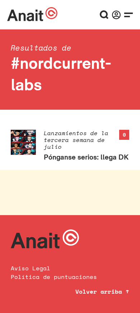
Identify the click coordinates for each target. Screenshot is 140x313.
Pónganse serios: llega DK (86, 157)
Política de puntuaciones (54, 276)
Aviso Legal (30, 268)
